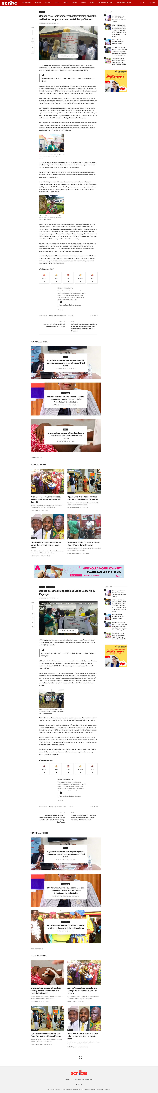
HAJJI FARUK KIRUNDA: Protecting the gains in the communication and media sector (46, 545)
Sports (92, 2)
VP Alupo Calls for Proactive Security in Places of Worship (117, 41)
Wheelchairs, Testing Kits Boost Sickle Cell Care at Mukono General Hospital (83, 543)
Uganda (57, 2)
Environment (65, 393)
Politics (83, 2)
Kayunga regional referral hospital (57, 315)
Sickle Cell (71, 315)
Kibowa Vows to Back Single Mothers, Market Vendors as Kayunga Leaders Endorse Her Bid (119, 61)
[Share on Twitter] (32, 43)
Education (38, 2)
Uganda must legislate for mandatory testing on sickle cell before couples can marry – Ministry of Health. (83, 817)
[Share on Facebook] (32, 39)
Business (47, 2)
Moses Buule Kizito (74, 507)
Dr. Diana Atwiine (43, 315)
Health (75, 2)
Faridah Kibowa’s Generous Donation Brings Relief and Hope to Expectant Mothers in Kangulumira (66, 926)
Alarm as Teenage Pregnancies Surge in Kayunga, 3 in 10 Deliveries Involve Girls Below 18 (46, 499)
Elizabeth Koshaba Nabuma (69, 56)
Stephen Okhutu (62, 368)
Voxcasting (107, 1089)
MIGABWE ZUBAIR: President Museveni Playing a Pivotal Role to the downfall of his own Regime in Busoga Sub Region (52, 818)
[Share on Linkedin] (32, 51)
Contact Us (68, 1079)
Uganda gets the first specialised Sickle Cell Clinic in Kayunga (54, 325)
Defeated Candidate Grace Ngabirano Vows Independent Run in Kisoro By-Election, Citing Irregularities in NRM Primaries (84, 327)
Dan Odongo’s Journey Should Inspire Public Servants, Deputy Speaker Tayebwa (119, 19)
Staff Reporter (62, 441)
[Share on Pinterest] (32, 47)
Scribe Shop (77, 1079)
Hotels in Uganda (87, 1079)
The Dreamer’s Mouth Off (124, 2)
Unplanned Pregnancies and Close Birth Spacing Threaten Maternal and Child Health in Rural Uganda (66, 435)
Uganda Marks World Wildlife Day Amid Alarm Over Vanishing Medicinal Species (82, 498)
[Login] (140, 3)
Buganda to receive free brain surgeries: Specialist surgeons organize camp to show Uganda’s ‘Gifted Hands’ (66, 363)
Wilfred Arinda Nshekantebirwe (62, 405)
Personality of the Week (105, 2)
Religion (66, 2)
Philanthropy (27, 2)
